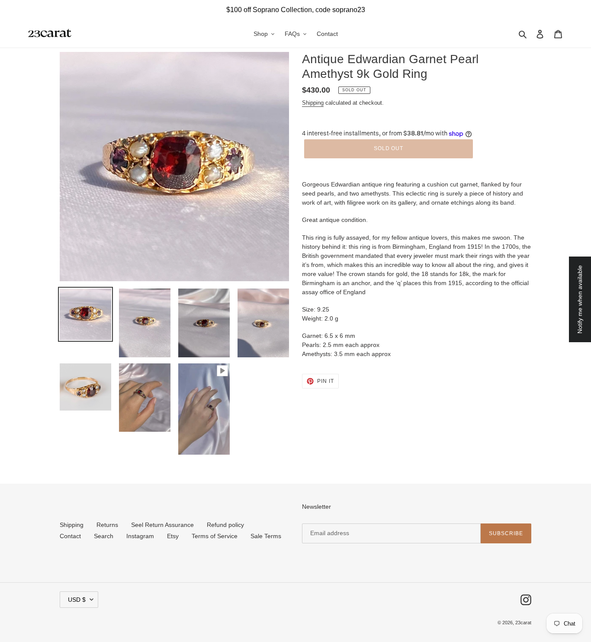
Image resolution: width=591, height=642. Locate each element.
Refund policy (225, 524)
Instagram (140, 536)
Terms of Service (215, 536)
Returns (107, 524)
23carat (523, 622)
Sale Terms (266, 536)
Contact (70, 536)
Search (103, 536)
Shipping (313, 103)
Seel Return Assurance (162, 524)
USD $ (77, 599)
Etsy (173, 536)
